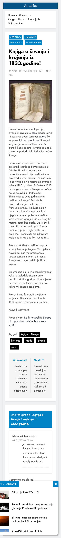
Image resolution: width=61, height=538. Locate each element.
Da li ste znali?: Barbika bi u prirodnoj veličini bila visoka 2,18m (30, 321)
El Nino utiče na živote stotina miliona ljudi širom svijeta (29, 519)
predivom (33, 140)
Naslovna (16, 42)
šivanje (41, 341)
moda (29, 341)
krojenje (15, 341)
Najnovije (30, 37)
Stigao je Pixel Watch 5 (25, 492)
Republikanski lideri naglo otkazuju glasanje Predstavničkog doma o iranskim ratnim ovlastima (32, 508)
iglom (22, 140)
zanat (34, 133)
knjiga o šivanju (30, 334)
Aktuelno (15, 37)
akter (14, 70)
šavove (42, 136)
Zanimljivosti (33, 42)
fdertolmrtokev (20, 436)
